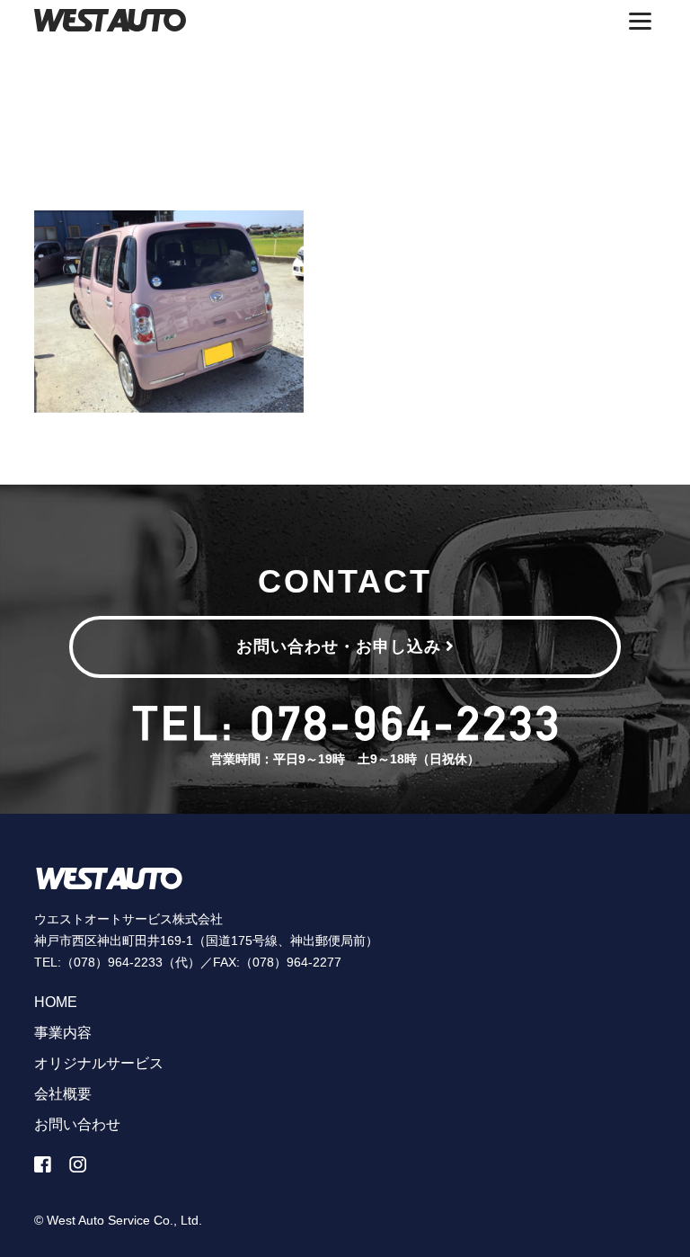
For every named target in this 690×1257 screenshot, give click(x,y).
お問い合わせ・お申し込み (338, 646)
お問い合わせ (77, 1124)
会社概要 (63, 1093)
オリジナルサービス (99, 1063)
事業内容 (63, 1032)
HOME (55, 1002)
